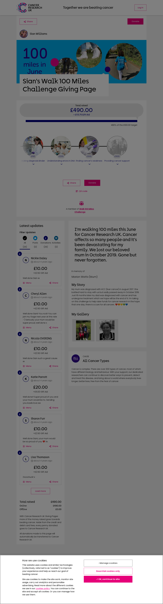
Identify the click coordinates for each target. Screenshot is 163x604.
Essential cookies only (108, 571)
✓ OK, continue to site (108, 579)
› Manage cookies (108, 563)
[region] (81, 579)
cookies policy (43, 588)
